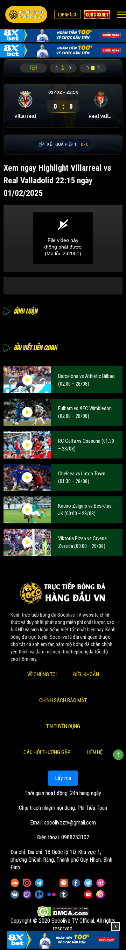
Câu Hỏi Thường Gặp (46, 752)
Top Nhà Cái (67, 14)
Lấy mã (63, 778)
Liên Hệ (95, 752)
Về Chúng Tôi (42, 674)
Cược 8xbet (97, 14)
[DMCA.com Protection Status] (63, 911)
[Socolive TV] (26, 14)
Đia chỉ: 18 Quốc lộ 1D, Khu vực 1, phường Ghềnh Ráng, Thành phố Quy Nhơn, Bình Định (61, 860)
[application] (63, 238)
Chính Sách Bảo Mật (63, 700)
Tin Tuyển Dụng (63, 726)
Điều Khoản (86, 674)
